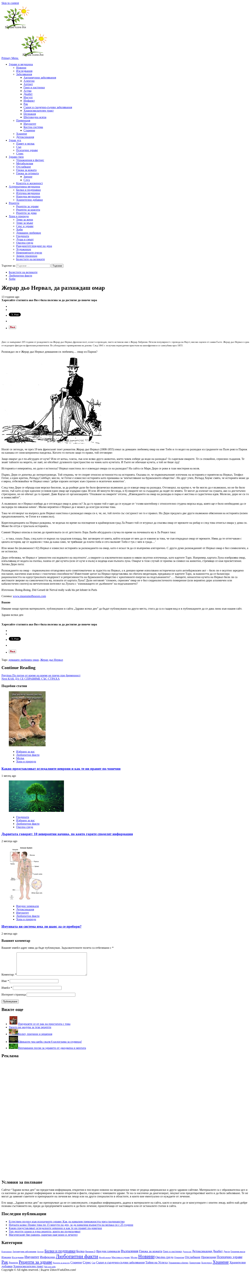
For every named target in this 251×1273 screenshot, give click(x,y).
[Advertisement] (29, 1117)
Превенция (23, 120)
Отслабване (23, 166)
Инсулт (28, 97)
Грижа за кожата (26, 170)
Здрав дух (15, 140)
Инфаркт (29, 100)
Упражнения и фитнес (30, 160)
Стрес (20, 153)
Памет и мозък (25, 143)
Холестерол (206, 1262)
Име (5, 981)
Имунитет (30, 123)
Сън (18, 146)
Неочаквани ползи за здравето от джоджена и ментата (52, 1047)
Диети (226, 1251)
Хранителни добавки (29, 199)
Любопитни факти (20, 275)
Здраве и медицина (21, 64)
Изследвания (24, 70)
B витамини (6, 1251)
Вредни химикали (27, 906)
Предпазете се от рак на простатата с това (44, 1023)
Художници (23, 249)
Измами (6, 1257)
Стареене (29, 130)
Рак (26, 104)
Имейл (6, 987)
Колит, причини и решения (35, 1034)
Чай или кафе (50, 1267)
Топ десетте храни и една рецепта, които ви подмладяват (44, 1231)
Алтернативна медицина (24, 186)
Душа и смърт (25, 239)
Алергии (29, 80)
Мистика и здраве (121, 1257)
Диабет (28, 94)
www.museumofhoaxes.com (29, 596)
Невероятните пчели (29, 252)
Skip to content (10, 3)
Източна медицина (28, 193)
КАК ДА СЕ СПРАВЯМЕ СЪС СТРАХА (30, 678)
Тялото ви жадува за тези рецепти (30, 1027)
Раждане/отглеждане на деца (34, 246)
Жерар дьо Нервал (51, 659)
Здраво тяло (16, 156)
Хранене (21, 133)
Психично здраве (27, 150)
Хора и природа (19, 216)
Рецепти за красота (28, 209)
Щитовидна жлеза (35, 117)
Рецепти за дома (26, 213)
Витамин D (90, 1251)
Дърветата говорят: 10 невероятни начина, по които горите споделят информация (67, 834)
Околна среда (24, 242)
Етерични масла (238, 1251)
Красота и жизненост (29, 183)
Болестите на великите (30, 259)
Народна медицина (28, 196)
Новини (21, 67)
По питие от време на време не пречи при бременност (40, 675)
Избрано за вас (25, 751)
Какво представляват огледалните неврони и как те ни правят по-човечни (61, 769)
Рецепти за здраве (27, 206)
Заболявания (24, 74)
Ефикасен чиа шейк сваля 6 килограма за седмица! (50, 1041)
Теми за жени (24, 219)
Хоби (19, 229)
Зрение (28, 176)
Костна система (33, 127)
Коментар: (9, 974)
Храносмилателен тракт (39, 110)
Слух (27, 179)
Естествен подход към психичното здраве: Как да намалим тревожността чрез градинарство (67, 1221)
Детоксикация (25, 137)
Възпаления (129, 1251)
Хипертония (194, 1263)
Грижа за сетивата (27, 173)
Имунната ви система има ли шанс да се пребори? (41, 926)
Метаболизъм (24, 163)
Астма (27, 90)
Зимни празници (26, 255)
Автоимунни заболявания (40, 77)
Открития (179, 1257)
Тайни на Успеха (156, 1262)
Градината (22, 236)
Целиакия (30, 113)
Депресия (187, 1251)
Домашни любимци (28, 232)
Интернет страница (13, 994)
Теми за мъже (24, 222)
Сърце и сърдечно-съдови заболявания (48, 107)
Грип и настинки (34, 87)
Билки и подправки (28, 189)
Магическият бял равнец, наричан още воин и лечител (43, 1234)
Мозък (20, 758)
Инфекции (47, 1257)
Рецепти (14, 203)
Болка (80, 1251)
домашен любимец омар (23, 659)
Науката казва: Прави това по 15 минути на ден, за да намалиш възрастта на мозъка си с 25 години (71, 1224)
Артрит (28, 84)
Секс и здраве (24, 226)
